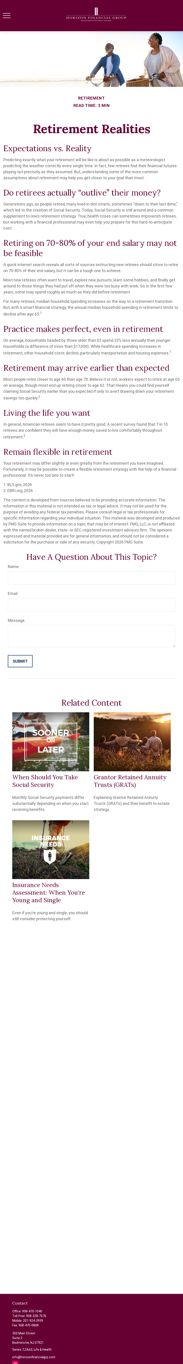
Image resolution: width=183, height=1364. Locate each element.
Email (13, 593)
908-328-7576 (36, 1316)
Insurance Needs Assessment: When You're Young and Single (48, 892)
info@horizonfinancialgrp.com (33, 1357)
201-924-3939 (33, 1320)
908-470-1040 (32, 1311)
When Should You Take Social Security (45, 780)
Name (13, 566)
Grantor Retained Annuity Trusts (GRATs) (130, 780)
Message (16, 620)
